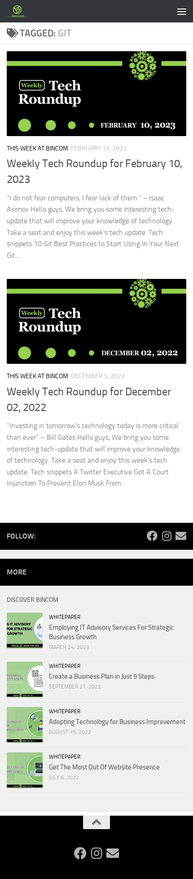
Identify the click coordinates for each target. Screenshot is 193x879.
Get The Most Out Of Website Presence (104, 767)
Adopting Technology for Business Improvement (117, 722)
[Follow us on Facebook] (152, 535)
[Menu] (182, 11)
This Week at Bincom (37, 148)
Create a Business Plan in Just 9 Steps (101, 676)
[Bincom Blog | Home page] (21, 11)
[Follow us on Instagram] (166, 535)
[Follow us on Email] (180, 535)
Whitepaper (64, 617)
